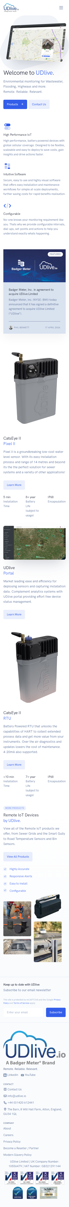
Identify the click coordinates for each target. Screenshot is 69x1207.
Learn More (14, 485)
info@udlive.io (16, 1096)
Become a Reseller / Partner (21, 1148)
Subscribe (56, 1012)
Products (13, 104)
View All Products (18, 856)
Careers (8, 1135)
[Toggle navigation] (61, 7)
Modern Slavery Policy (17, 1154)
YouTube (30, 1075)
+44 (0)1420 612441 (20, 1102)
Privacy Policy (11, 1141)
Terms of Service (21, 1003)
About (7, 1128)
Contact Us (39, 104)
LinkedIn (12, 1075)
